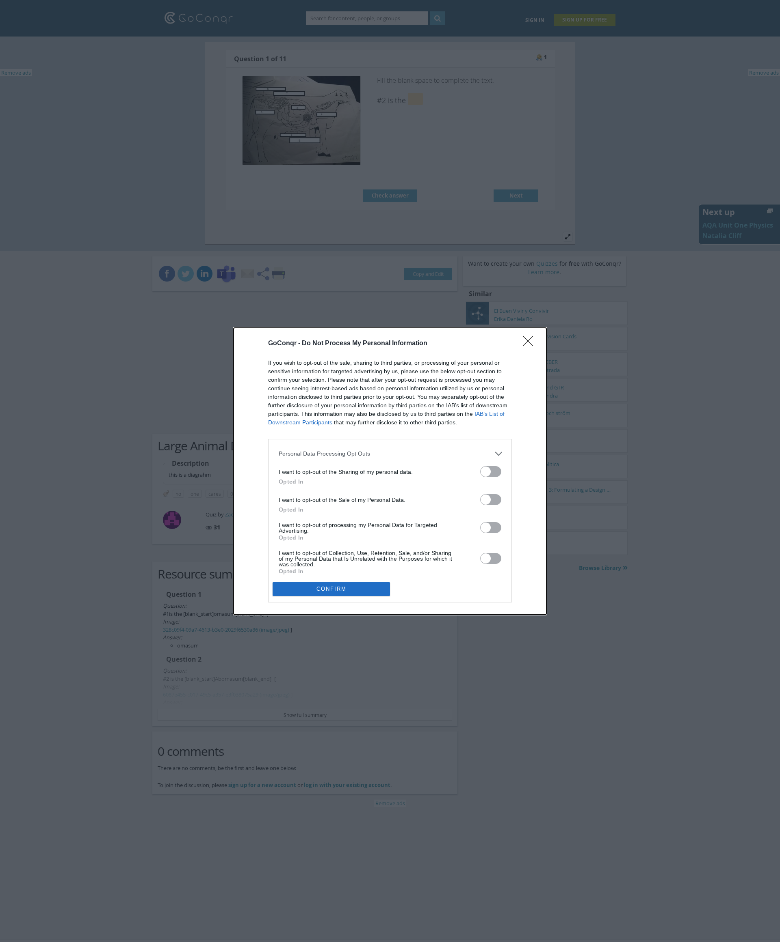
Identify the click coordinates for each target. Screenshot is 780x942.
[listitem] (390, 453)
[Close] (530, 343)
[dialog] (390, 471)
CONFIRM (331, 589)
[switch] (490, 471)
